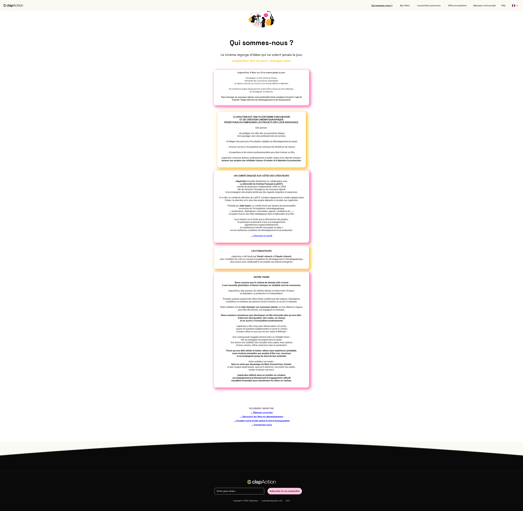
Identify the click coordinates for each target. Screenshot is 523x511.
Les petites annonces (428, 5)
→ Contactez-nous (261, 424)
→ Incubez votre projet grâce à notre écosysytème (262, 420)
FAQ (503, 5)
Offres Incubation (457, 5)
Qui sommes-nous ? (382, 5)
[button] (515, 5)
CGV (288, 501)
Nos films (405, 5)
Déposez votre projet (484, 5)
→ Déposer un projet (261, 412)
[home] (13, 5)
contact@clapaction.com (271, 501)
